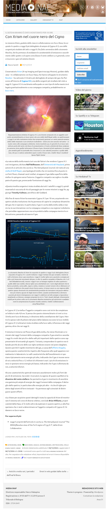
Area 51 (100, 499)
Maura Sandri (13, 65)
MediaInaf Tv (48, 20)
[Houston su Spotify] (89, 131)
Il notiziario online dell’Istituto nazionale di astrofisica (28, 12)
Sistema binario (45, 445)
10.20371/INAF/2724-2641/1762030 (38, 458)
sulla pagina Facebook (54, 451)
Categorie (20, 20)
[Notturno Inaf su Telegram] (89, 143)
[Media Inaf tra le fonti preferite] (89, 41)
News (19, 445)
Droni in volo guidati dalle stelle (54, 471)
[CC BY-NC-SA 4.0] (35, 437)
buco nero (9, 90)
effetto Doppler (58, 347)
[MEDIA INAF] (28, 10)
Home (8, 20)
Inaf (61, 20)
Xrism (19, 71)
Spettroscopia (57, 445)
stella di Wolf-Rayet (13, 171)
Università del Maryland (54, 164)
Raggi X (36, 445)
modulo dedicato (14, 458)
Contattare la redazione (93, 495)
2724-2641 (15, 503)
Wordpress (98, 492)
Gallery (33, 20)
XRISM (18, 448)
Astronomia (12, 445)
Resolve (8, 78)
